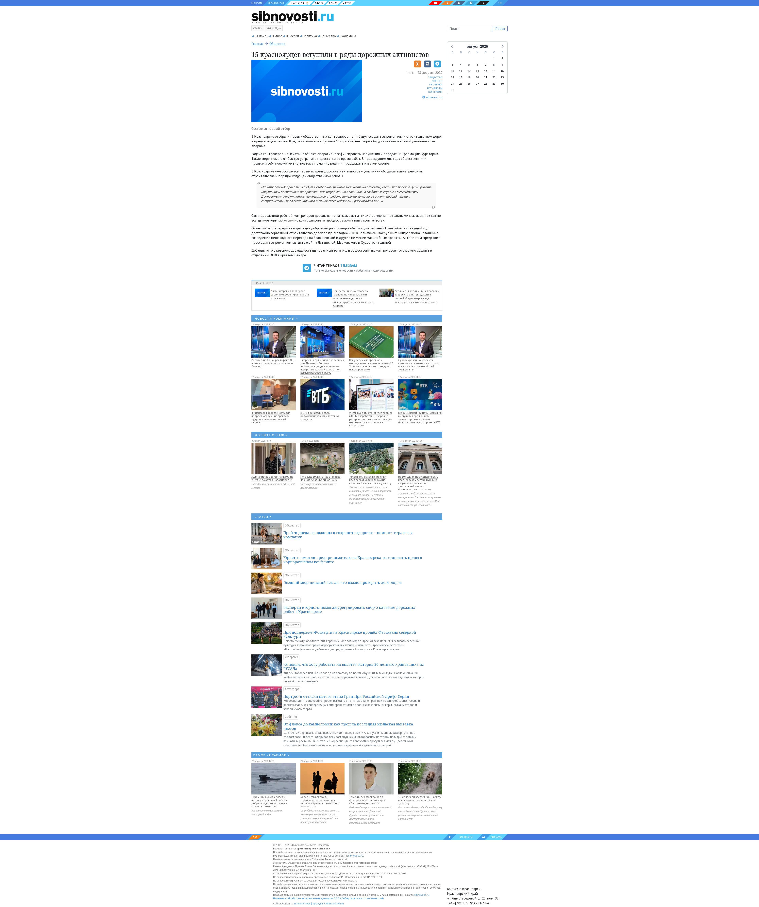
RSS (255, 837)
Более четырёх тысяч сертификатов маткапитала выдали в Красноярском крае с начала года (319, 801)
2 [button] (502, 58)
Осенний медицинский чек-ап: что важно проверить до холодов (342, 582)
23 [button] (502, 77)
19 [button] (469, 77)
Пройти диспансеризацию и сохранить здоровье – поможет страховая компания (348, 534)
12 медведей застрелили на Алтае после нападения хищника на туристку (420, 800)
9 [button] (502, 64)
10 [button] (452, 71)
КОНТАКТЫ (466, 837)
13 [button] (477, 71)
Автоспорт (292, 689)
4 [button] (461, 64)
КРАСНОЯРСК (276, 3)
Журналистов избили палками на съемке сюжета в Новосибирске (272, 478)
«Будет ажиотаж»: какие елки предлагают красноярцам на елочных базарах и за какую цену (370, 480)
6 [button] (477, 64)
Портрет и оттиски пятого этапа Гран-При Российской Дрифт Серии (346, 696)
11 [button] (460, 71)
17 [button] (452, 77)
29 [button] (494, 83)
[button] (452, 46)
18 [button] (460, 77)
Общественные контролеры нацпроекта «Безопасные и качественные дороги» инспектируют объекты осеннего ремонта (353, 298)
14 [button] (485, 71)
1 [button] (494, 58)
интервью (291, 657)
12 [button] (469, 71)
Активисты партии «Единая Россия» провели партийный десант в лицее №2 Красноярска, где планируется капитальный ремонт (417, 296)
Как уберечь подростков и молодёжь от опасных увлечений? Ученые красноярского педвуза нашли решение (371, 364)
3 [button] (452, 64)
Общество (328, 36)
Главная (257, 44)
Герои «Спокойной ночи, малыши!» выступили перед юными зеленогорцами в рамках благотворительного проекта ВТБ (420, 417)
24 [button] (452, 83)
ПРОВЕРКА (435, 84)
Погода (296, 3)
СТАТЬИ (263, 517)
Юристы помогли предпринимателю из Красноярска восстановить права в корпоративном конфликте (352, 559)
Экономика (347, 36)
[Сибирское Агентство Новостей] (292, 15)
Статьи (257, 28)
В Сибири (261, 36)
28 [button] (485, 83)
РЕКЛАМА (496, 837)
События (291, 717)
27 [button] (477, 83)
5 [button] (469, 64)
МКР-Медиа (274, 28)
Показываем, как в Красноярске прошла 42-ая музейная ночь (320, 478)
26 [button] (469, 83)
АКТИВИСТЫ (434, 88)
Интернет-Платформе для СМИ (312, 903)
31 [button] (452, 90)
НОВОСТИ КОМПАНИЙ (276, 318)
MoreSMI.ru (337, 903)
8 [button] (494, 64)
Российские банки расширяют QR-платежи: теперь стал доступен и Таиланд (273, 363)
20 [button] (477, 77)
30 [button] (502, 83)
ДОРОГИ (437, 81)
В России (292, 36)
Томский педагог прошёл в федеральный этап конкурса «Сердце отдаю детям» (367, 800)
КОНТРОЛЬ (435, 92)
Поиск (500, 29)
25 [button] (460, 83)
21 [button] (485, 77)
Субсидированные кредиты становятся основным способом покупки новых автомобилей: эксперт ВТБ (418, 364)
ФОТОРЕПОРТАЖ (271, 435)
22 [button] (494, 77)
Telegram (348, 265)
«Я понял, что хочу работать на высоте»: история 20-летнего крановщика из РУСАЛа (353, 666)
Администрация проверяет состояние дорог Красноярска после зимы (290, 294)
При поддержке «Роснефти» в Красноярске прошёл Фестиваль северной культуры (349, 634)
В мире (277, 36)
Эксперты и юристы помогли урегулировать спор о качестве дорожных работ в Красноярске (349, 609)
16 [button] (502, 71)
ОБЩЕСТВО (435, 77)
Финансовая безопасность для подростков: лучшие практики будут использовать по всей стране (270, 417)
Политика (309, 36)
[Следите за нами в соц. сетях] (435, 3)
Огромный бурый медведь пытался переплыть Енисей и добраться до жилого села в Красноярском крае (269, 801)
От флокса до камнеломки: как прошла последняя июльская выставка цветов (348, 726)
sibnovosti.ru (355, 855)
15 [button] (494, 71)
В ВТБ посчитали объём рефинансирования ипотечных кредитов (320, 416)
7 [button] (485, 64)
